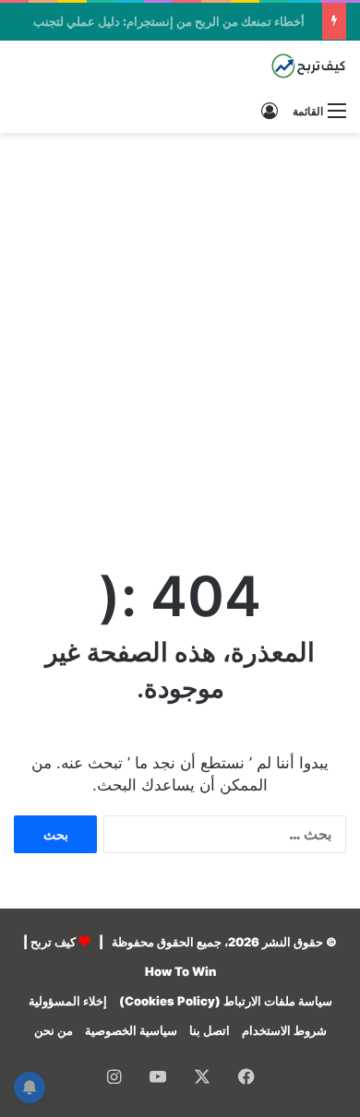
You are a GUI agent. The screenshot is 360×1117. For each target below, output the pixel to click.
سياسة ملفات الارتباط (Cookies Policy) (225, 1000)
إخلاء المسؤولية (68, 1000)
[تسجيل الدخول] (269, 111)
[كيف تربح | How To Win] (272, 65)
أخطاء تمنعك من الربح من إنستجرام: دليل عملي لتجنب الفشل (154, 21)
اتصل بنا (209, 1030)
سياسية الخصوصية (131, 1030)
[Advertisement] (180, 331)
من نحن (53, 1030)
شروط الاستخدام (284, 1030)
